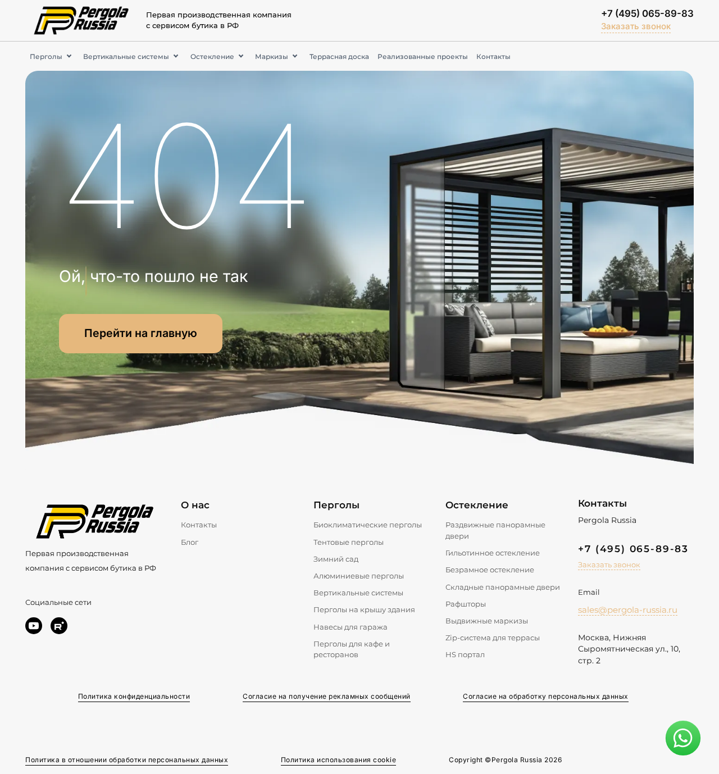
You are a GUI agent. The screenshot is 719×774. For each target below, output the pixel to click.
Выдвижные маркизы (486, 620)
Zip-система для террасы (492, 637)
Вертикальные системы (126, 56)
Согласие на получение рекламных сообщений (327, 696)
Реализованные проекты (422, 56)
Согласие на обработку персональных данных (546, 696)
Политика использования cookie (339, 759)
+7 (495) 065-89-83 (647, 13)
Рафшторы (465, 603)
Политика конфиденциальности (134, 696)
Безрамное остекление (489, 569)
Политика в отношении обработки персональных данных (126, 759)
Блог (189, 542)
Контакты (493, 56)
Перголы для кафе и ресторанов (351, 649)
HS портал (465, 654)
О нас (195, 505)
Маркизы (271, 56)
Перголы (46, 56)
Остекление (212, 56)
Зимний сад (335, 558)
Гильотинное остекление (492, 552)
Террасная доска (339, 56)
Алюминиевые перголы (358, 575)
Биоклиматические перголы (367, 524)
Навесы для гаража (350, 626)
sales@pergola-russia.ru (627, 609)
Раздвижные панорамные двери (495, 530)
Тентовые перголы (348, 542)
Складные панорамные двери (502, 586)
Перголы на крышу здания (364, 609)
